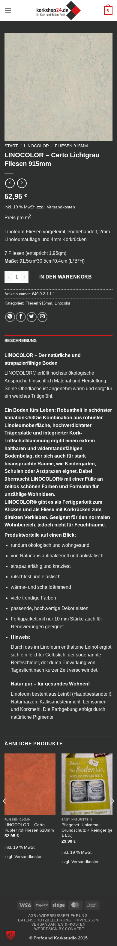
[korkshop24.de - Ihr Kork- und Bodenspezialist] (58, 10)
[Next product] (9, 183)
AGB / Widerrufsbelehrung (58, 916)
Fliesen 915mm (71, 146)
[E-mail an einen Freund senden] (42, 317)
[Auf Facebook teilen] (21, 317)
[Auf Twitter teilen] (32, 317)
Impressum (87, 920)
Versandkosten (61, 207)
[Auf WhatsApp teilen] (10, 317)
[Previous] (4, 813)
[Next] (112, 813)
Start (11, 146)
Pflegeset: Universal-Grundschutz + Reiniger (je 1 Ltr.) (87, 830)
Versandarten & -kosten (59, 924)
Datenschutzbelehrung (44, 920)
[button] (8, 10)
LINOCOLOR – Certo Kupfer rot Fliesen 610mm (29, 828)
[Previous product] (21, 183)
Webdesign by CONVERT (59, 929)
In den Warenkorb (65, 276)
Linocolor (36, 146)
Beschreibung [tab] (20, 340)
